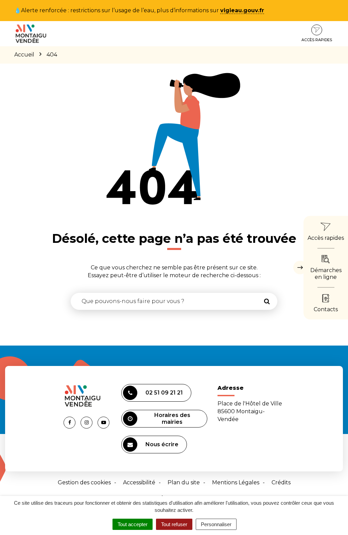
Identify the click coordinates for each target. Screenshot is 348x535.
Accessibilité (139, 482)
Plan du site (184, 482)
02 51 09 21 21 (164, 392)
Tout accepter (132, 524)
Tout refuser (174, 524)
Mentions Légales (235, 482)
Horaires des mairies (172, 418)
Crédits (281, 482)
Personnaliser (216, 524)
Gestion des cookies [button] (84, 482)
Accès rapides (316, 39)
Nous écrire (161, 444)
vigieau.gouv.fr (242, 10)
